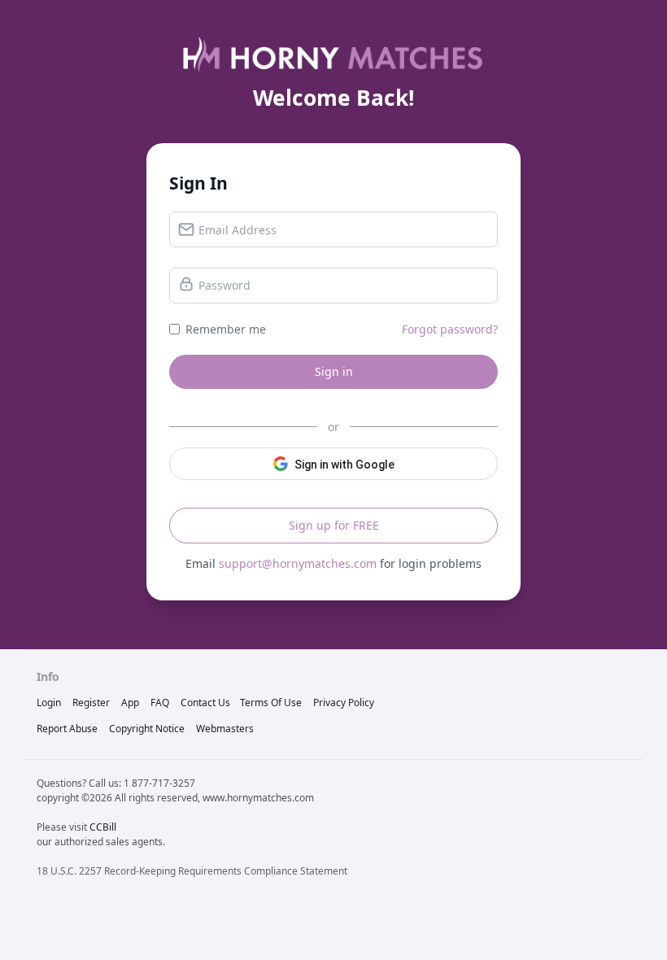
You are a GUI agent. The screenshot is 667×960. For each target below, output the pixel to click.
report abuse (67, 728)
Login (49, 702)
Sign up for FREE (334, 525)
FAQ (159, 702)
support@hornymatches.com (298, 563)
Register (91, 702)
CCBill (102, 827)
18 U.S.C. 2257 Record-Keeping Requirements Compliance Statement (192, 871)
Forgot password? (450, 329)
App (130, 702)
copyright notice (147, 728)
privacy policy (343, 702)
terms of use (271, 702)
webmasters (225, 728)
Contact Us (205, 702)
